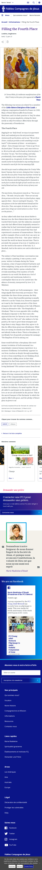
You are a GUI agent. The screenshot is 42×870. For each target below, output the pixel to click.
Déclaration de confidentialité (16, 802)
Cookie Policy (28, 866)
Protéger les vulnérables (14, 807)
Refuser (19, 866)
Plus (10, 478)
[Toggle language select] (39, 2)
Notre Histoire (10, 706)
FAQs (6, 813)
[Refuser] (39, 863)
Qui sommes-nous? (20, 15)
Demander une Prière (13, 757)
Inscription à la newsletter (13, 680)
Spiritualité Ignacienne (13, 746)
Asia (6, 777)
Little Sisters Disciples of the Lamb (20, 108)
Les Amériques (10, 772)
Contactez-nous (8, 512)
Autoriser (12, 866)
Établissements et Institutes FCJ (17, 752)
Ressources (9, 721)
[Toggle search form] (33, 2)
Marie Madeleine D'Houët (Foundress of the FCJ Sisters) (20, 593)
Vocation (8, 700)
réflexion (12, 424)
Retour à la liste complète (12, 433)
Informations (10, 716)
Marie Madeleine (11, 741)
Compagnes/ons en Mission (15, 711)
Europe (5, 424)
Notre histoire (35, 15)
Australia (8, 782)
